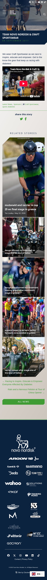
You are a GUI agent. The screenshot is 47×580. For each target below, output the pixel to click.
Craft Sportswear (31, 104)
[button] (4, 12)
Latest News (7, 104)
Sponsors (17, 104)
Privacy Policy (27, 559)
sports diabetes (8, 107)
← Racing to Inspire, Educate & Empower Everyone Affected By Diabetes (22, 383)
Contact (17, 559)
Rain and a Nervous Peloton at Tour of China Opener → (26, 391)
